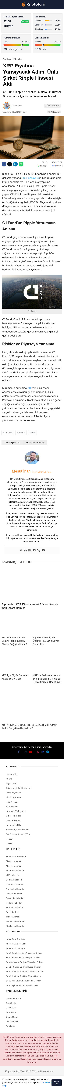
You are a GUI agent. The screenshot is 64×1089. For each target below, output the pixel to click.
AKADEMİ (8, 43)
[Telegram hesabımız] (45, 1084)
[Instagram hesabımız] (17, 1084)
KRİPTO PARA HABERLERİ (16, 24)
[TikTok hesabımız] (28, 1084)
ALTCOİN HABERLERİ (14, 36)
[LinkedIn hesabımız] (39, 1084)
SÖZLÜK (8, 49)
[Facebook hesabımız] (6, 1084)
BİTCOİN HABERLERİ (14, 31)
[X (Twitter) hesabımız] (11, 1084)
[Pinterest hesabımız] (34, 1084)
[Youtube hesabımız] (22, 1084)
